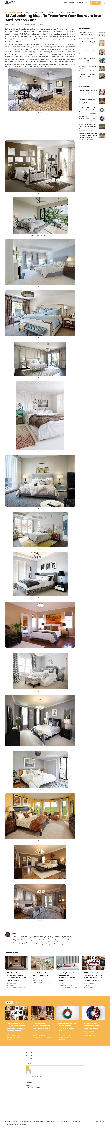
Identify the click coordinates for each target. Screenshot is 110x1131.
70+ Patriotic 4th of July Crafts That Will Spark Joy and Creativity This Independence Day (88, 135)
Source (40, 548)
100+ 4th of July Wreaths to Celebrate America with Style (87, 117)
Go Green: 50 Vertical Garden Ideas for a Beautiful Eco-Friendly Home (88, 126)
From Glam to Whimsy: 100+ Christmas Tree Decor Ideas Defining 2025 (87, 101)
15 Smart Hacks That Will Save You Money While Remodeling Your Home (88, 52)
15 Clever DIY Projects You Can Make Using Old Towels (88, 59)
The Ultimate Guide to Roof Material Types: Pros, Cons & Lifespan (87, 34)
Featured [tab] (9, 1002)
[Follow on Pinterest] (103, 1121)
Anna (8, 24)
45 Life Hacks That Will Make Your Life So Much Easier (88, 75)
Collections (16, 12)
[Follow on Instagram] (100, 1121)
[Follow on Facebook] (96, 1121)
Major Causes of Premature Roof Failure (88, 67)
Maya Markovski (13, 983)
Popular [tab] (17, 1002)
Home (7, 12)
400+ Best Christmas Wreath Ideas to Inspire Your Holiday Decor (87, 109)
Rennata (62, 983)
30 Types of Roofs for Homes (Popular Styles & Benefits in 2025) (87, 43)
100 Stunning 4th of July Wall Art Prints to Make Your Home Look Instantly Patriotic (88, 92)
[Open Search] (104, 2)
